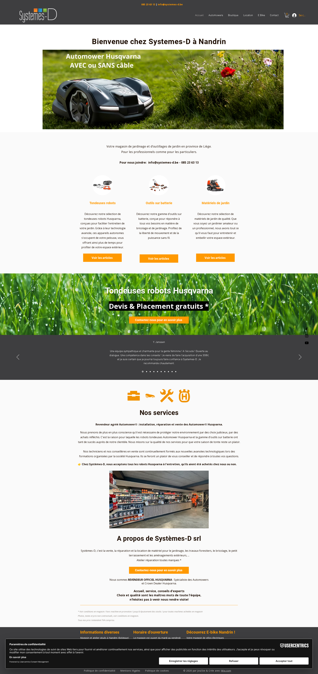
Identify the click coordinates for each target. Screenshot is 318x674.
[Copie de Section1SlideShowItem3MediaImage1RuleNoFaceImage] (153, 371)
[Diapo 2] (160, 125)
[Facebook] (307, 329)
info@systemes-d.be (170, 4)
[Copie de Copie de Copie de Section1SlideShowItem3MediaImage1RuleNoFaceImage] (161, 371)
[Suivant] (300, 357)
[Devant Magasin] (156, 125)
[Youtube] (307, 343)
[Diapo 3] (165, 125)
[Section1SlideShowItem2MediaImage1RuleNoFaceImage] (146, 371)
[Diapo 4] (169, 125)
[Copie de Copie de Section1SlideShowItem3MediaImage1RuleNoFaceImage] (157, 371)
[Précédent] (18, 357)
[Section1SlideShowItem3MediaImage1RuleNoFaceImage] (150, 371)
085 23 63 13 (148, 4)
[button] (287, 15)
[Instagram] (307, 336)
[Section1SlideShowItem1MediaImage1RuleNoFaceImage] (142, 371)
